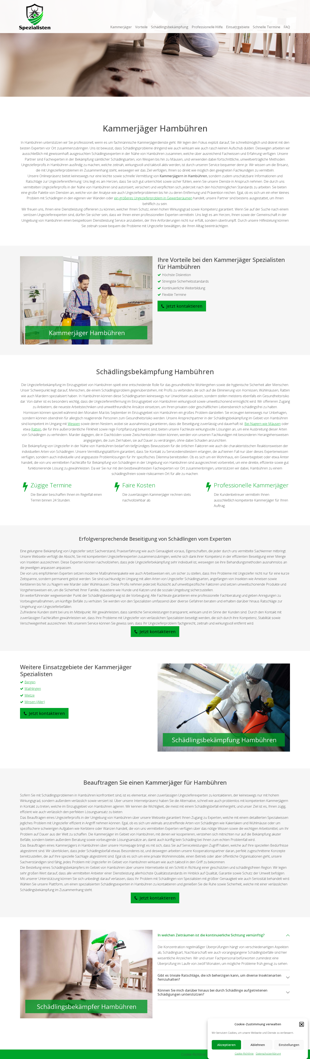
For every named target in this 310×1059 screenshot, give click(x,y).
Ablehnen (258, 1045)
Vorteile (141, 27)
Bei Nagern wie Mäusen (262, 423)
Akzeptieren (226, 1045)
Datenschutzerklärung (268, 1053)
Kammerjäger (121, 27)
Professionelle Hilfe (207, 27)
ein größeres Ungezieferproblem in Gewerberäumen (153, 198)
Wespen (74, 423)
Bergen (29, 682)
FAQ (287, 27)
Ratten (36, 429)
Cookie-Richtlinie (244, 1053)
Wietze (29, 695)
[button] (301, 1024)
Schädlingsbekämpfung (169, 27)
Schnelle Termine (266, 27)
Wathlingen (32, 688)
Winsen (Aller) (34, 702)
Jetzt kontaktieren (183, 306)
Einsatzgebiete (237, 27)
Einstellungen (289, 1045)
